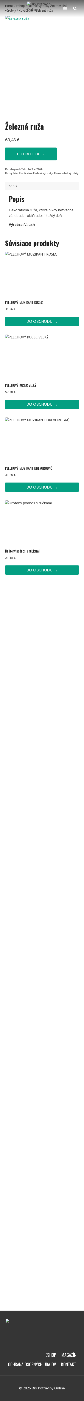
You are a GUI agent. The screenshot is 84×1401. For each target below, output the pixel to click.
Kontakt (68, 1364)
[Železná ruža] (42, 65)
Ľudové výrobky (43, 173)
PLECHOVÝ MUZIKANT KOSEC (24, 302)
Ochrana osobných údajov (32, 1364)
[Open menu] (65, 8)
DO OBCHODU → (31, 154)
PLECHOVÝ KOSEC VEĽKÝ (20, 385)
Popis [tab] (12, 186)
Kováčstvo (25, 173)
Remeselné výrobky (66, 173)
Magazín (68, 1355)
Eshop (50, 1355)
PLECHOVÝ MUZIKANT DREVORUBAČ (28, 468)
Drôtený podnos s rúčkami (22, 551)
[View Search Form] (75, 8)
